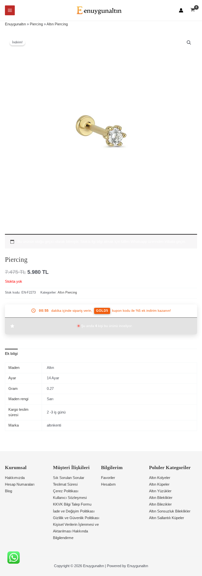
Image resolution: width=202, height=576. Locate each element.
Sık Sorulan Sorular (68, 478)
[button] (189, 42)
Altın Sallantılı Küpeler (166, 518)
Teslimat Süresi (65, 484)
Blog (8, 491)
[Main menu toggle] (10, 10)
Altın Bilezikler (160, 504)
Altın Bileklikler (160, 498)
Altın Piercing (57, 24)
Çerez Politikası (65, 491)
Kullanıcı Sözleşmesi (70, 498)
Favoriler (108, 478)
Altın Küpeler (159, 484)
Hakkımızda (15, 478)
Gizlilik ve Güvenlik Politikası (76, 518)
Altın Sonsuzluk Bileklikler (169, 511)
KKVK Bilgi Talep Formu (72, 504)
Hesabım (108, 484)
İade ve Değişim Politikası (74, 511)
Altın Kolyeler (159, 478)
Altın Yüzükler (160, 491)
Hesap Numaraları (19, 484)
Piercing (36, 24)
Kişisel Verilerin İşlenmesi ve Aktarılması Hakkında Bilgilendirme (76, 531)
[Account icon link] (181, 10)
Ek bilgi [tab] (11, 354)
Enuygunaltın (15, 24)
